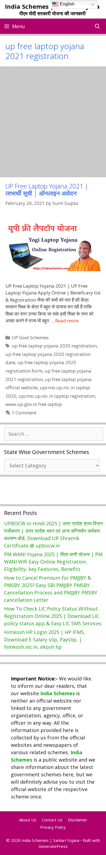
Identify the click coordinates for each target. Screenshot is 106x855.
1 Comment (24, 412)
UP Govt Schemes (30, 337)
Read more (67, 320)
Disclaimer (77, 819)
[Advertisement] (53, 122)
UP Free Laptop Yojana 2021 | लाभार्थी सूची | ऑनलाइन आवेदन (46, 189)
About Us (27, 819)
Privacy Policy (53, 827)
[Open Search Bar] (97, 26)
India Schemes (57, 693)
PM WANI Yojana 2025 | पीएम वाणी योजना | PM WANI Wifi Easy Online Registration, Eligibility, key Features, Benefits (53, 561)
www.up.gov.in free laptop (33, 404)
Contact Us (52, 819)
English (66, 4)
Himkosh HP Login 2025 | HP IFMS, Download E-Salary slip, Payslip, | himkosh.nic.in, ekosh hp (44, 639)
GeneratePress (53, 846)
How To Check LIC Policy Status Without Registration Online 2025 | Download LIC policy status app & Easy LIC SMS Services (52, 616)
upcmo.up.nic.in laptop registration (56, 396)
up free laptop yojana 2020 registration (54, 346)
